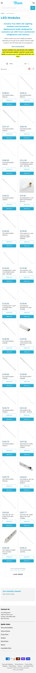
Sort (25, 64)
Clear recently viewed (8, 594)
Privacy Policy (4, 634)
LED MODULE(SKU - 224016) (8, 163)
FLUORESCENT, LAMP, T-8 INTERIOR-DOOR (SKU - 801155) (26, 164)
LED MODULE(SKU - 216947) (8, 130)
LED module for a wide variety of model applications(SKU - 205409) (26, 235)
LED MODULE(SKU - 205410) (8, 234)
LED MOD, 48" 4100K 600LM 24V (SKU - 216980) (26, 516)
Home (2, 13)
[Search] (32, 8)
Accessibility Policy (6, 648)
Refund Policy (4, 641)
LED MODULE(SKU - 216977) (8, 445)
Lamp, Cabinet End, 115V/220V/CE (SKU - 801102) (26, 343)
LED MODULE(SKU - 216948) (8, 377)
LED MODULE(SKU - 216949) (8, 342)
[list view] (33, 69)
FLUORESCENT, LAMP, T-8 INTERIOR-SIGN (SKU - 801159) (9, 272)
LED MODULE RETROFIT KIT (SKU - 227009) (26, 307)
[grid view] (29, 69)
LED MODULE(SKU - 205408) (26, 377)
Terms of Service (5, 631)
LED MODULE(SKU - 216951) (8, 199)
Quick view (9, 100)
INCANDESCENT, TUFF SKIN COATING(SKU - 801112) (27, 199)
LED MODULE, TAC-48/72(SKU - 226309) (26, 271)
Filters (11, 64)
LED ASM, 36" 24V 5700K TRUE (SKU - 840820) (8, 516)
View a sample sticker (18, 46)
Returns (3, 645)
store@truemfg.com (12, 54)
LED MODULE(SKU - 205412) (8, 96)
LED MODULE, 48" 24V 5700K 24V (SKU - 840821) (27, 481)
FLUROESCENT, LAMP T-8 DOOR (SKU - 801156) (9, 307)
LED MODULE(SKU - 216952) (26, 130)
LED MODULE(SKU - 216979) (26, 551)
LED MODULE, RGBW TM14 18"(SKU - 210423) (8, 551)
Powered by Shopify (18, 670)
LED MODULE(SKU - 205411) (26, 96)
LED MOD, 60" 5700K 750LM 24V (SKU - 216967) (26, 445)
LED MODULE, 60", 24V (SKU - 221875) (26, 411)
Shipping (3, 638)
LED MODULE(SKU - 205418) (8, 480)
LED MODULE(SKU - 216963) (8, 411)
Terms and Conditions (7, 627)
